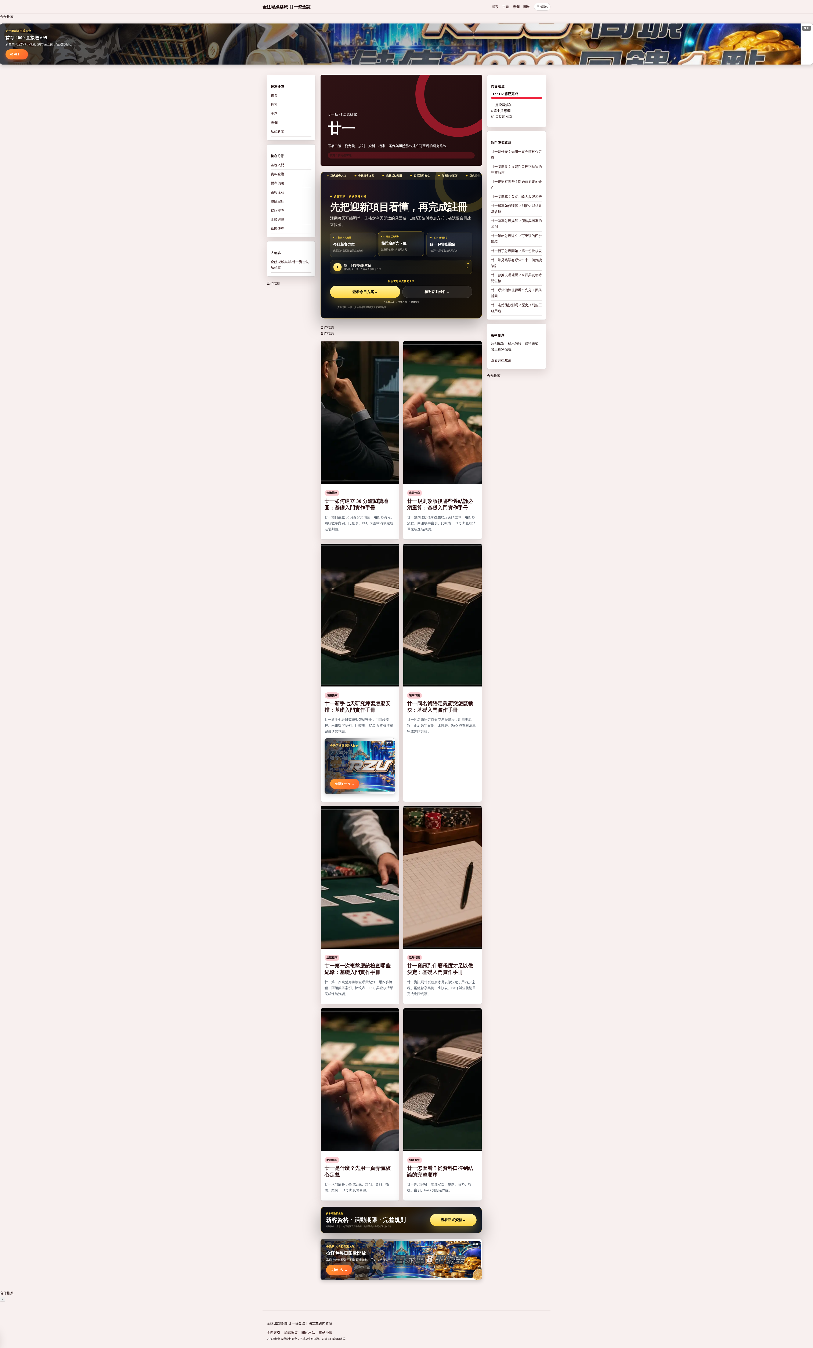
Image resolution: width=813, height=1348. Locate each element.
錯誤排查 (277, 210)
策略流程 (277, 192)
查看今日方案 (365, 292)
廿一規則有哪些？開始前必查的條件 (516, 184)
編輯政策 (277, 132)
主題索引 (273, 1332)
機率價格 (277, 183)
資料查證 (277, 174)
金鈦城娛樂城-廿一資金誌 (287, 6)
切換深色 (542, 6)
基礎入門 (277, 165)
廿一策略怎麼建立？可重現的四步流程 (516, 239)
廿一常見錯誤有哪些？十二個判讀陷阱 (516, 263)
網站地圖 (325, 1332)
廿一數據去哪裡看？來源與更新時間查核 (516, 278)
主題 (505, 6)
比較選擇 (277, 219)
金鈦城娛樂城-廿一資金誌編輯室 (290, 265)
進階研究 (277, 228)
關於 (526, 6)
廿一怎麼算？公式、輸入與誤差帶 (516, 196)
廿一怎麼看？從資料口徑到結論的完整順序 (516, 169)
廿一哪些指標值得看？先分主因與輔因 (516, 293)
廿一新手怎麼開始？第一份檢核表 (516, 251)
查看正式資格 (453, 1220)
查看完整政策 (501, 360)
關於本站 (308, 1332)
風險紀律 (277, 201)
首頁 (274, 95)
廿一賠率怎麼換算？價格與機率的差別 (516, 224)
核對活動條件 (437, 292)
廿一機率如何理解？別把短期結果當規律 (516, 209)
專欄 (516, 6)
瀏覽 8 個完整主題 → (342, 155)
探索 (495, 6)
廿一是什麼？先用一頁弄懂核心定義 (516, 154)
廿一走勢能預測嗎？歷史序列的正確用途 (516, 308)
